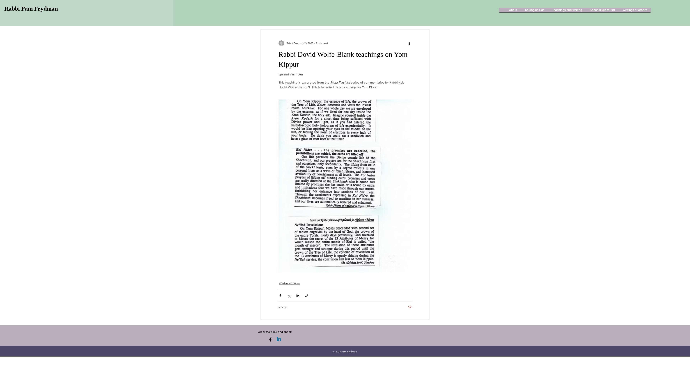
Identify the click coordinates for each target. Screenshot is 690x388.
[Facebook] (270, 339)
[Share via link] (306, 295)
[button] (513, 10)
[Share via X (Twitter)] (289, 295)
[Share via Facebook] (280, 295)
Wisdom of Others (289, 283)
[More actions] (409, 43)
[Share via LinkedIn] (298, 295)
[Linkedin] (279, 339)
